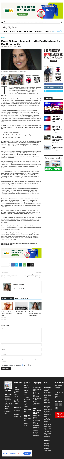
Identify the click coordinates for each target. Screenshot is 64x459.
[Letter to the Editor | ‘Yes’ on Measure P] (21, 306)
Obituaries (26, 384)
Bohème (46, 443)
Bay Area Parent (48, 442)
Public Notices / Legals (37, 389)
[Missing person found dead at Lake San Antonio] (47, 147)
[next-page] (5, 318)
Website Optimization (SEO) (36, 420)
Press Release (8, 403)
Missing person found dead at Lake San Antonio (57, 147)
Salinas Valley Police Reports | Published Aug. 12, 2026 (57, 129)
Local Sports (17, 416)
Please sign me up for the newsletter (11, 365)
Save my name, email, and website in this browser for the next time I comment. (20, 360)
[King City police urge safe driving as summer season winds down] (47, 137)
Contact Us (7, 398)
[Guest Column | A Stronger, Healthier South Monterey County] (35, 306)
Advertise (16, 384)
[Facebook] (60, 22)
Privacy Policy (8, 404)
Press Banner (47, 424)
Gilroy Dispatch (48, 409)
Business (16, 391)
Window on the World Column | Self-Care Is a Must (6, 313)
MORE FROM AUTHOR (21, 298)
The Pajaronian (48, 431)
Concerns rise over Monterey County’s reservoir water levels (9, 276)
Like (61, 83)
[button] (57, 31)
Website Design (37, 415)
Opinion (3, 37)
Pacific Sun (47, 402)
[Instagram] (62, 22)
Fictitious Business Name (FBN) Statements (37, 394)
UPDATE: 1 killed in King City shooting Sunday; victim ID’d (52, 108)
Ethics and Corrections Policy (7, 411)
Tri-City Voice (47, 434)
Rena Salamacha (5, 46)
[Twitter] (16, 264)
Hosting (35, 417)
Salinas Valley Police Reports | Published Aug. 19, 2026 (57, 119)
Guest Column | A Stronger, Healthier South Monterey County (35, 313)
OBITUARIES (27, 382)
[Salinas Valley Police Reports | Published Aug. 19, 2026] (47, 118)
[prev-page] (2, 318)
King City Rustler (48, 418)
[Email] (28, 264)
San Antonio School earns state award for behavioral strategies (33, 276)
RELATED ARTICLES (7, 298)
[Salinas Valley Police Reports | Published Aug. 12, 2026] (47, 127)
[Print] (32, 264)
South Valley (47, 450)
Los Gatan (47, 419)
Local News (17, 389)
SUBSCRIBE (7, 391)
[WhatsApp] (24, 264)
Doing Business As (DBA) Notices (37, 400)
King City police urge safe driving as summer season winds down (57, 138)
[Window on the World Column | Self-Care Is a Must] (7, 306)
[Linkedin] (20, 264)
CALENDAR (27, 398)
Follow (60, 87)
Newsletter (7, 396)
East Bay (46, 448)
